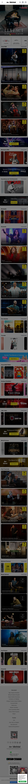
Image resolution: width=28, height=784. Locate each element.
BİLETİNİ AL (22, 781)
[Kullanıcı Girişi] (25, 2)
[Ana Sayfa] (11, 2)
